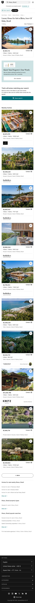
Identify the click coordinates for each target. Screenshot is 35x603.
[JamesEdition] (2, 2)
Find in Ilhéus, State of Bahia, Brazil (17, 531)
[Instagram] (9, 593)
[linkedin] (22, 593)
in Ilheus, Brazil (11, 520)
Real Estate (4, 15)
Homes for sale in (11, 487)
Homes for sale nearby (13, 482)
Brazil (9, 15)
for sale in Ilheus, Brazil (10, 505)
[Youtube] (16, 593)
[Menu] (33, 2)
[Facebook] (12, 593)
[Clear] (29, 2)
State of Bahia (16, 15)
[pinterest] (26, 593)
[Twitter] (19, 593)
